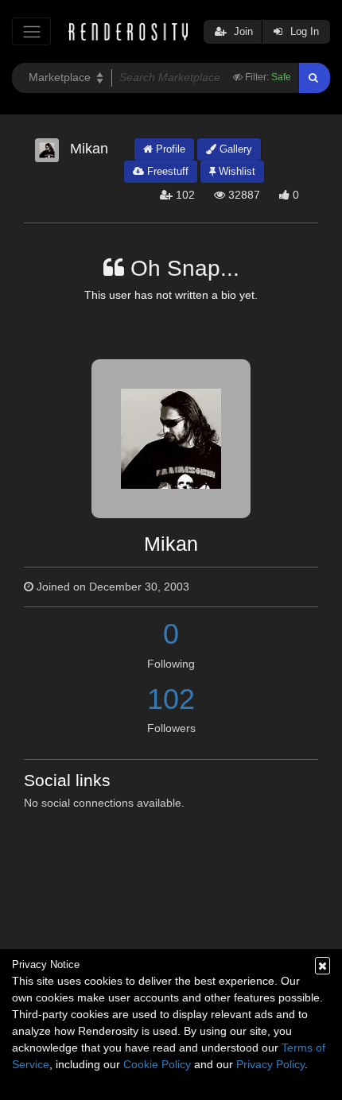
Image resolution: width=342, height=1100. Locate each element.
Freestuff (166, 171)
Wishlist (235, 171)
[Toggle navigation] (31, 31)
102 (171, 699)
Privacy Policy (270, 1064)
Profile (169, 149)
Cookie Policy (157, 1064)
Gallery (234, 149)
